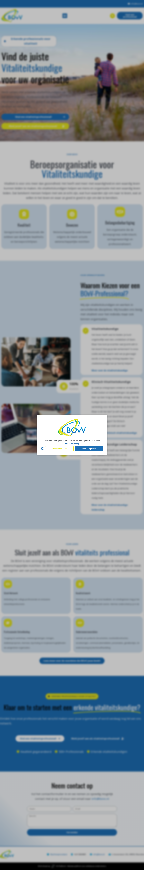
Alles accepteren (89, 448)
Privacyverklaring (72, 443)
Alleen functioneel (59, 448)
